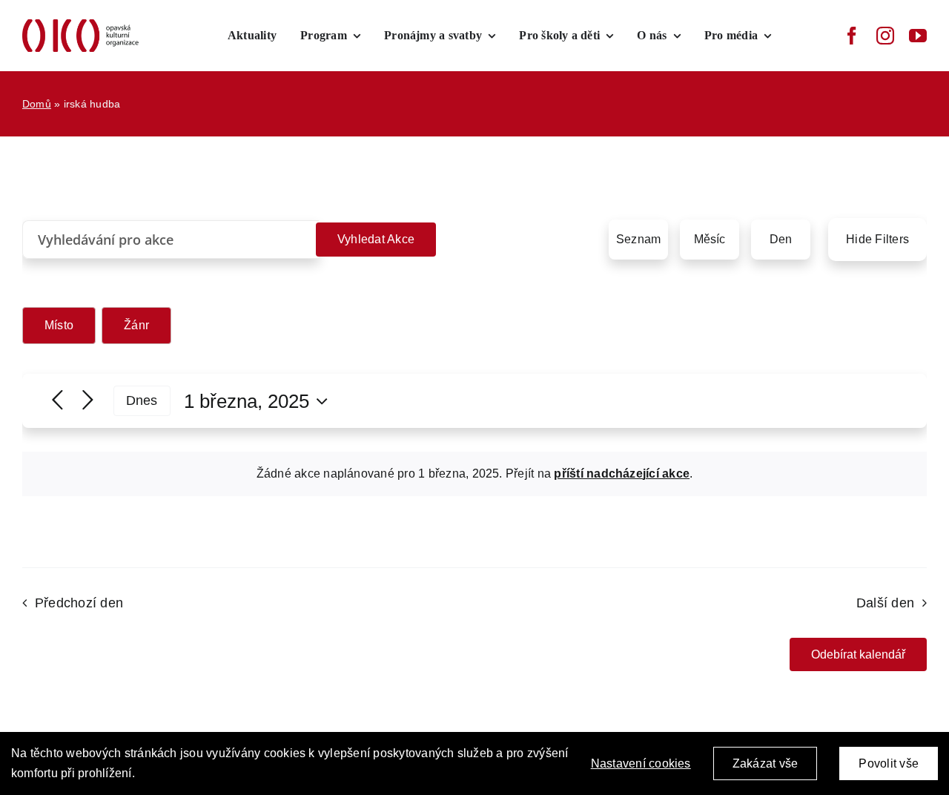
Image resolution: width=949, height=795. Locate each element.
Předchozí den (79, 603)
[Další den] (87, 400)
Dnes (142, 400)
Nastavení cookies (641, 763)
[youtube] (918, 35)
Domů (36, 104)
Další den (885, 603)
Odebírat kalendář (858, 654)
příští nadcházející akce (622, 473)
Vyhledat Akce (375, 239)
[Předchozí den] (57, 400)
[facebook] (852, 35)
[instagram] (885, 35)
